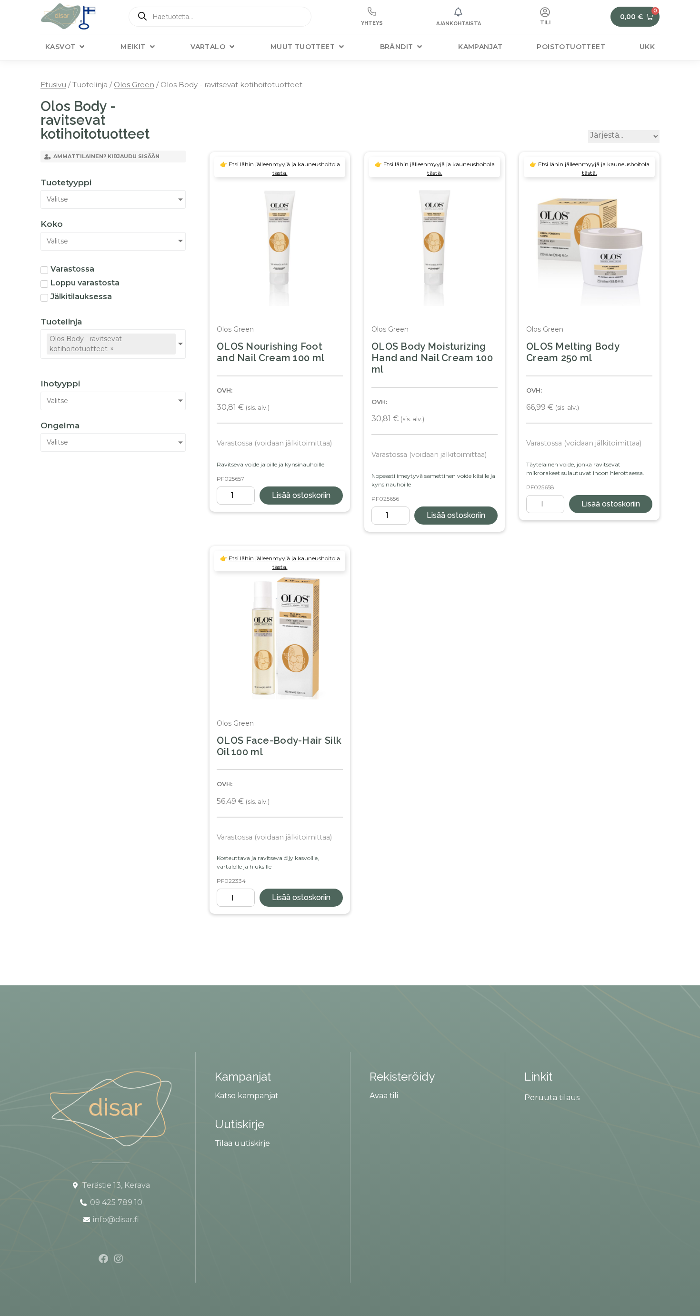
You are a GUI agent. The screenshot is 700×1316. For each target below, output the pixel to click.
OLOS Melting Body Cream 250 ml (572, 352)
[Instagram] (118, 1259)
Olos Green (134, 84)
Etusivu (53, 84)
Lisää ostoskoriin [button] (301, 495)
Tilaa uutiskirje (242, 1143)
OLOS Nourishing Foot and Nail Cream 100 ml (270, 352)
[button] (65, 47)
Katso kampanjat (247, 1095)
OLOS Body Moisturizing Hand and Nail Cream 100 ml (432, 358)
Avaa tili (384, 1095)
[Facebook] (103, 1259)
